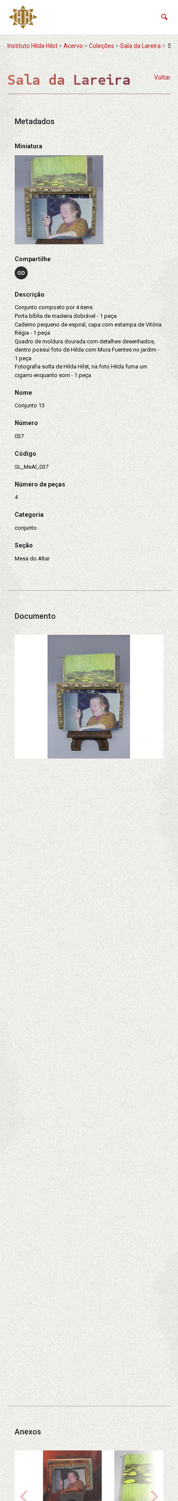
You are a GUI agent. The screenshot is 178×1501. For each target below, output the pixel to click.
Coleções (101, 45)
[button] (164, 17)
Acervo (73, 45)
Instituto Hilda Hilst (32, 45)
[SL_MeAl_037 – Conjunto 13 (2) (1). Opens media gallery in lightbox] (89, 697)
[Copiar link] (21, 272)
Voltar (162, 77)
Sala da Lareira (140, 45)
